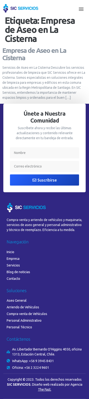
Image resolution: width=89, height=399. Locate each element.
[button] (81, 9)
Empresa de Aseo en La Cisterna (34, 54)
